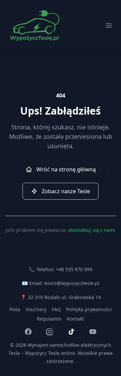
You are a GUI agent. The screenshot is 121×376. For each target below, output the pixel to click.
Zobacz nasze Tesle (66, 191)
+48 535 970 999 (74, 269)
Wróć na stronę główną (66, 169)
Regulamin (49, 319)
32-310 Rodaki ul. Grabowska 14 (64, 297)
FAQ (56, 309)
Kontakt (75, 319)
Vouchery (36, 309)
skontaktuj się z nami (91, 230)
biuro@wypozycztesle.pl (71, 283)
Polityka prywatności (89, 309)
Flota (14, 309)
